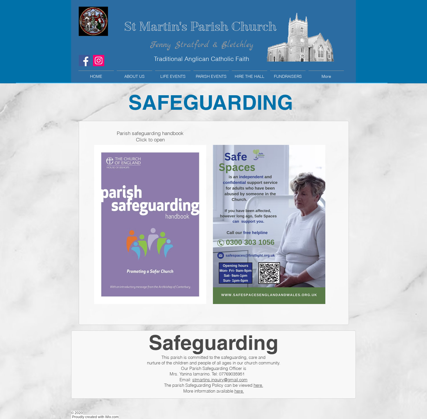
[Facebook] (84, 60)
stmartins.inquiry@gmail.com (219, 379)
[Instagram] (98, 60)
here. (258, 385)
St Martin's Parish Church (200, 26)
